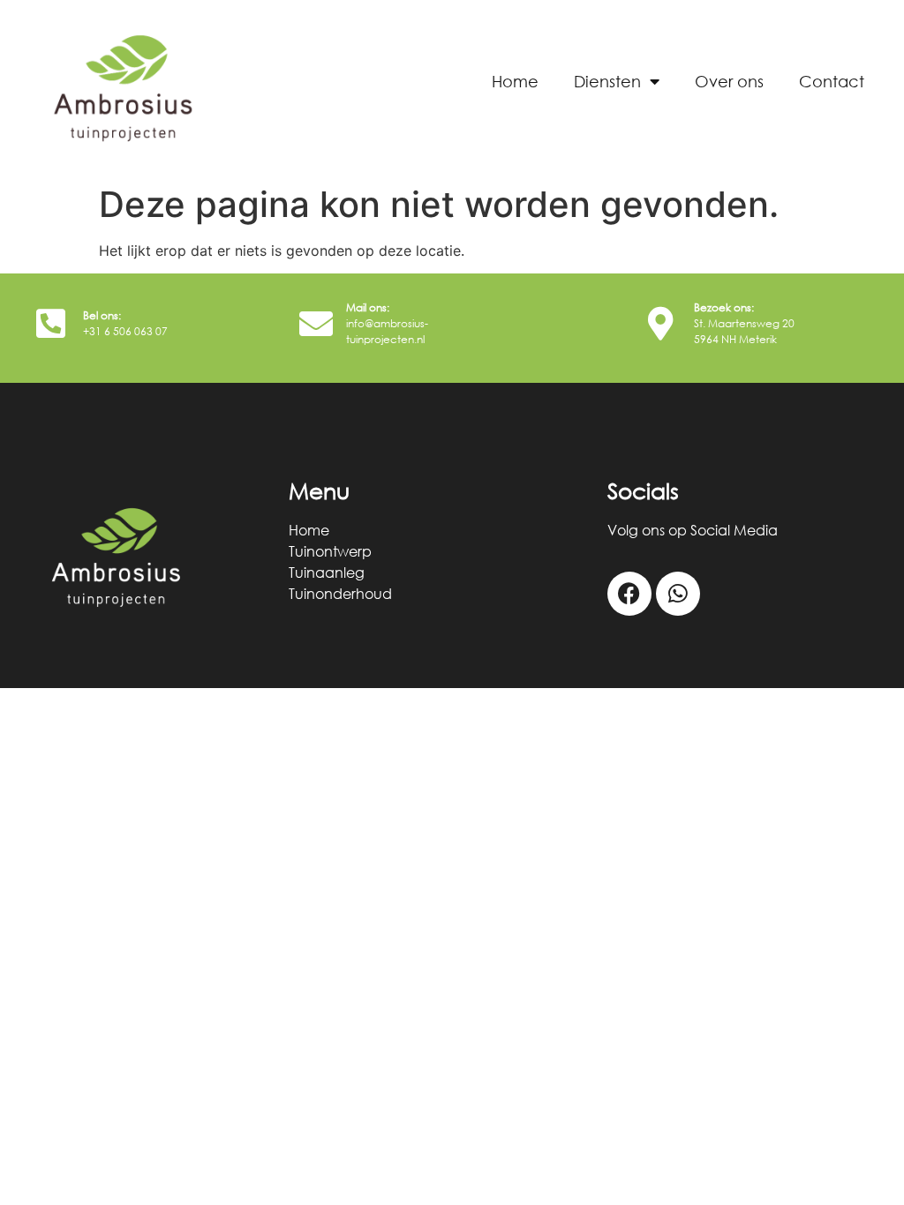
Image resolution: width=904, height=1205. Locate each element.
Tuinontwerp (330, 551)
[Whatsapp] (678, 594)
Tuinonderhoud (340, 593)
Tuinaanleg (327, 572)
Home (515, 81)
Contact (831, 81)
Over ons (729, 81)
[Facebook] (629, 594)
